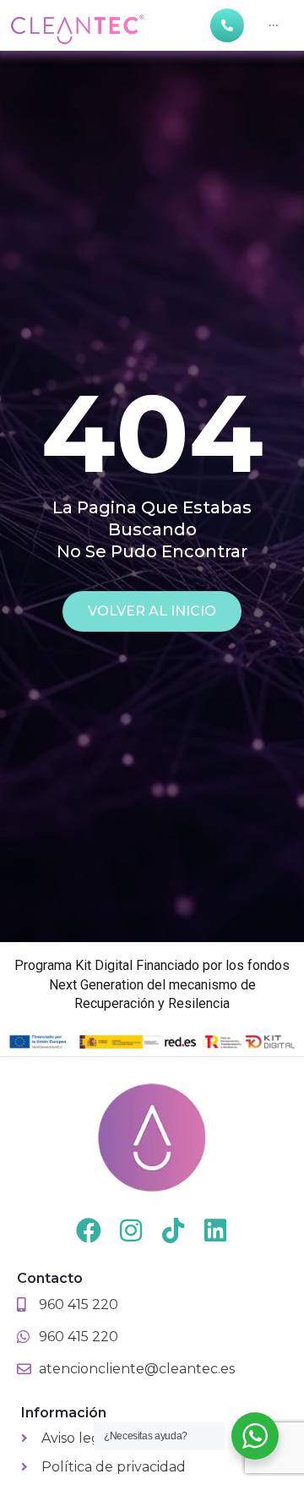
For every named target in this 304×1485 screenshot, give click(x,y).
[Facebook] (88, 1230)
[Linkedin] (215, 1230)
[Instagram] (131, 1230)
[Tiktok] (173, 1230)
